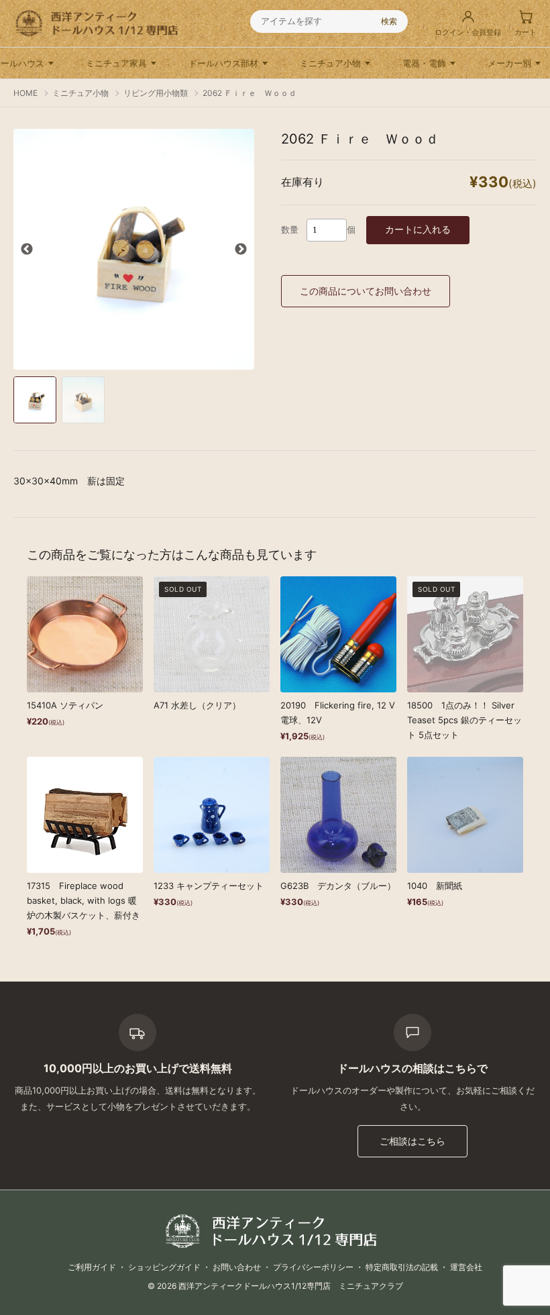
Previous (27, 249)
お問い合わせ (237, 1267)
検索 (389, 21)
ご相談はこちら (412, 1141)
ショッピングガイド (164, 1267)
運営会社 (466, 1267)
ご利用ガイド (92, 1267)
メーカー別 (509, 63)
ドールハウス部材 (223, 63)
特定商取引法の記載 (402, 1267)
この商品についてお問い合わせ (365, 291)
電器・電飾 (424, 63)
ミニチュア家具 (116, 63)
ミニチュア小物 (330, 63)
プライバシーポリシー (313, 1267)
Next (241, 249)
